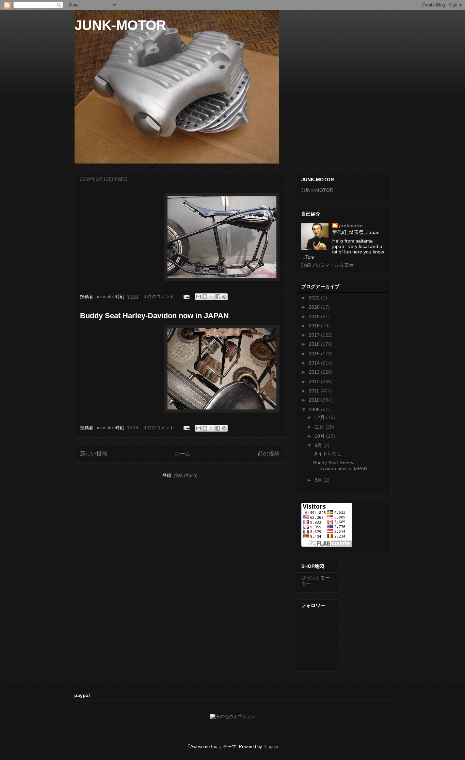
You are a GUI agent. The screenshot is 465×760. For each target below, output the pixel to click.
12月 (320, 417)
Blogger (270, 746)
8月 (319, 480)
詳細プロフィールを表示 (327, 265)
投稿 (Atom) (185, 475)
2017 (315, 335)
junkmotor (351, 225)
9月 (319, 445)
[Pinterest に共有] (224, 296)
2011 (314, 390)
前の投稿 (268, 453)
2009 (315, 409)
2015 (315, 353)
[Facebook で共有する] (217, 296)
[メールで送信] (198, 296)
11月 (320, 427)
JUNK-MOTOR (120, 25)
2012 (315, 381)
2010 (315, 400)
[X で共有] (211, 296)
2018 (315, 325)
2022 (315, 297)
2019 (315, 316)
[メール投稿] (186, 296)
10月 (320, 436)
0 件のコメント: (160, 296)
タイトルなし (327, 453)
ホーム (182, 453)
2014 (315, 363)
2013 (315, 372)
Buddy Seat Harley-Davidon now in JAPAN (154, 315)
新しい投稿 (93, 453)
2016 (315, 344)
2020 (315, 307)
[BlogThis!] (205, 296)
